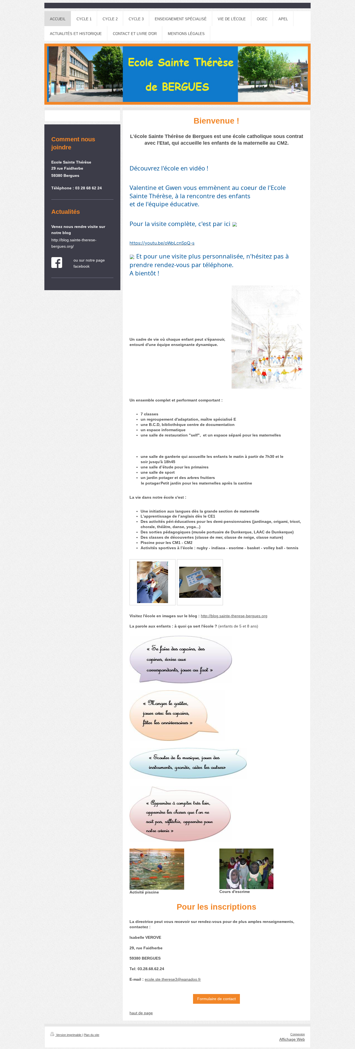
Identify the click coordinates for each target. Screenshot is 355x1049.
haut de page (141, 1013)
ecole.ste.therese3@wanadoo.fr (173, 979)
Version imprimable (68, 1035)
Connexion (297, 1034)
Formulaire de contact (216, 999)
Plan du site (91, 1035)
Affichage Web (292, 1039)
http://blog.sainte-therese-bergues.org (234, 616)
